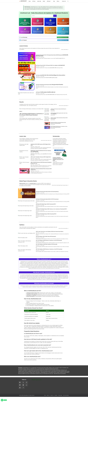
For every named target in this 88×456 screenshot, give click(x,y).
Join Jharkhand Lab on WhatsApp (62, 37)
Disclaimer (55, 395)
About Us (48, 395)
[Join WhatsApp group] (2, 400)
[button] (68, 1)
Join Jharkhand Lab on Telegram (63, 40)
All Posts (33, 1)
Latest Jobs (39, 1)
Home (30, 1)
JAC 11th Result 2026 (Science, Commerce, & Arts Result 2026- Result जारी (63, 32)
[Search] (55, 16)
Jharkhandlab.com (25, 395)
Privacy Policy (60, 395)
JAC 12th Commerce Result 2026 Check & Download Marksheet (50, 23)
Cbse (54, 1)
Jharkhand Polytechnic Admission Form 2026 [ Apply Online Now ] (25, 23)
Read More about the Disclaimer (60, 373)
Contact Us (64, 1)
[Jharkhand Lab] (23, 1)
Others (58, 1)
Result (44, 1)
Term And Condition (66, 395)
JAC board (48, 1)
